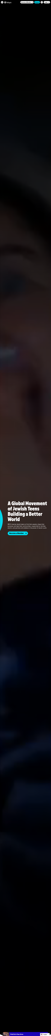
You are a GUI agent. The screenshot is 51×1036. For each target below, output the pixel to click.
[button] (2, 2)
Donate (37, 2)
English (45, 1034)
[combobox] (45, 1034)
